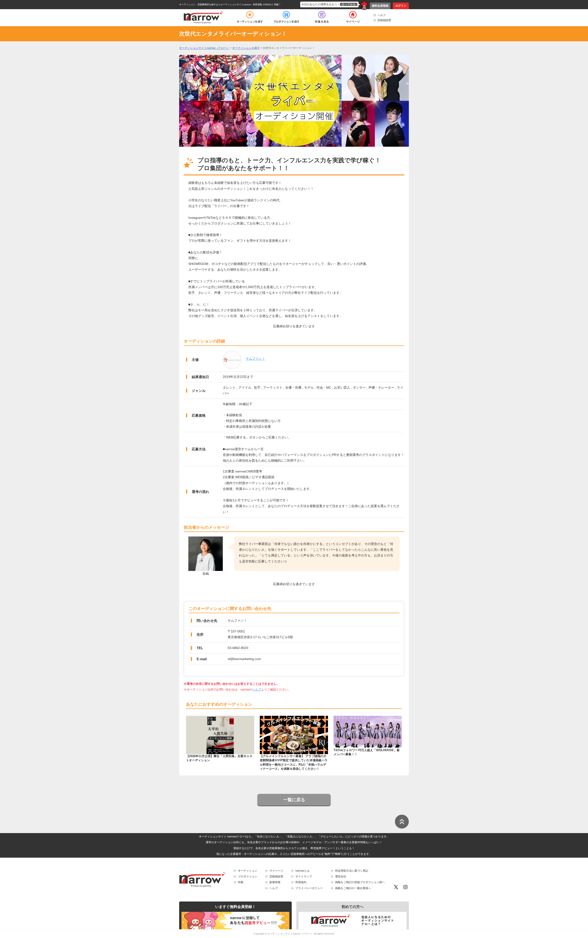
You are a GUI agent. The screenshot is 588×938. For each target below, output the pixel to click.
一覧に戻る (294, 799)
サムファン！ (255, 358)
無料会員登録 (380, 5)
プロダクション (247, 876)
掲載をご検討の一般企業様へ (353, 888)
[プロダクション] (286, 17)
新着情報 (274, 882)
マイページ (276, 870)
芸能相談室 (384, 20)
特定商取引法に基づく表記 (351, 870)
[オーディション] (249, 17)
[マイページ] (352, 17)
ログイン (400, 5)
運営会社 (340, 876)
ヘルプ (381, 15)
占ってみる (349, 4)
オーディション (247, 870)
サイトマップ (303, 876)
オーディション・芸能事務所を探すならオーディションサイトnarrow (215, 4)
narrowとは (302, 870)
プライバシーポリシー (309, 888)
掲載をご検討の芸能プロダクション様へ (360, 882)
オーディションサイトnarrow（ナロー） (290, 933)
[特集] (321, 17)
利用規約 (300, 882)
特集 (240, 882)
